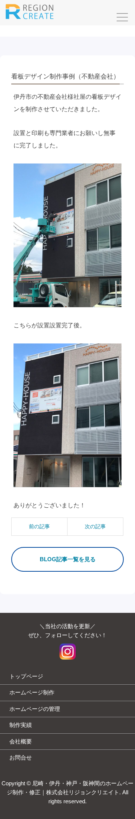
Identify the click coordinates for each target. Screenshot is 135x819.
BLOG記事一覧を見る (68, 559)
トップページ (26, 676)
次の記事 (95, 526)
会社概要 (20, 741)
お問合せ (20, 757)
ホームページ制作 (31, 692)
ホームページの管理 (34, 709)
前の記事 (39, 526)
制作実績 (20, 725)
